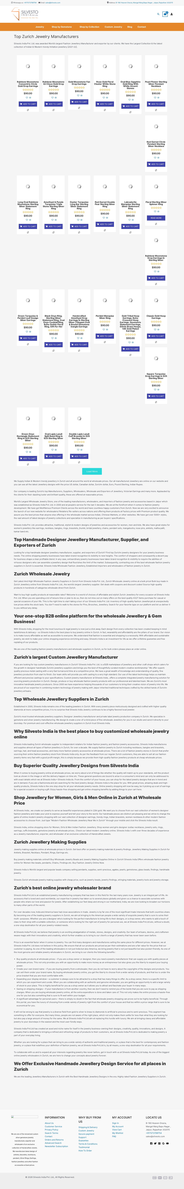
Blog (129, 26)
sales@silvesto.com (52, 3)
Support (82, 1137)
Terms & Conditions (88, 1144)
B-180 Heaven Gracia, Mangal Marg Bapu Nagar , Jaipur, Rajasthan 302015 (144, 3)
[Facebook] (151, 1143)
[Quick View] (30, 98)
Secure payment (86, 1134)
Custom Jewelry (113, 26)
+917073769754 (30, 3)
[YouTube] (167, 1143)
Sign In (115, 1123)
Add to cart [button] (29, 104)
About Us (49, 1123)
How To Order (85, 1150)
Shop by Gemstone (62, 26)
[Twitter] (155, 1143)
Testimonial (84, 1147)
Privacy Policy (51, 1129)
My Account (117, 1126)
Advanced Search (53, 1143)
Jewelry (39, 26)
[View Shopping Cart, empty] (165, 14)
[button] (158, 14)
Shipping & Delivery (88, 1127)
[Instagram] (159, 1143)
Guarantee (83, 1140)
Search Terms (51, 1133)
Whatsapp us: (18, 3)
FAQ (114, 1136)
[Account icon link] (171, 14)
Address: (112, 3)
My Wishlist (117, 1133)
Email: (42, 3)
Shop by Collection (89, 26)
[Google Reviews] (163, 1143)
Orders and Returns (54, 1139)
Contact (142, 26)
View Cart (117, 1129)
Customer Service (53, 1126)
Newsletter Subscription (56, 1146)
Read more (156, 218)
